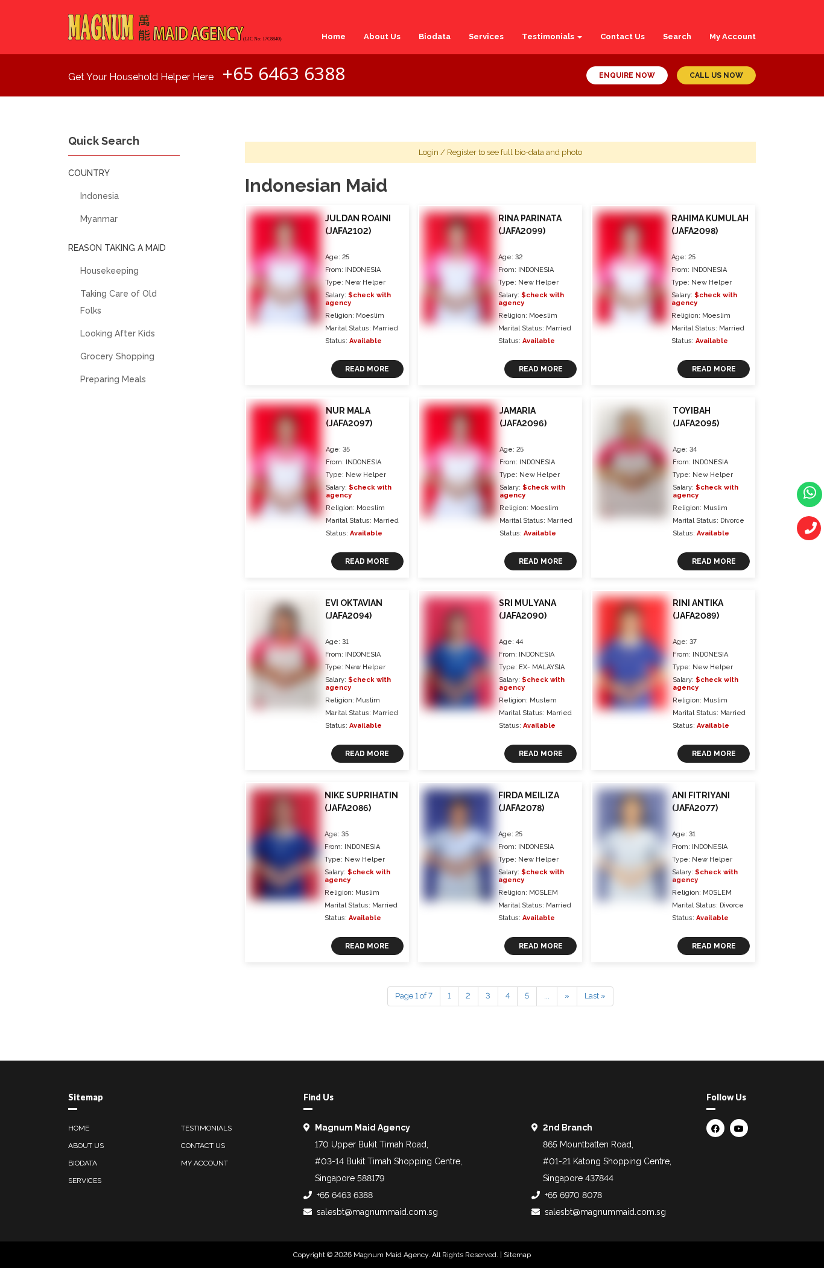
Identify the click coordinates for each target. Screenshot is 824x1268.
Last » (595, 995)
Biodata (435, 36)
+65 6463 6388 (283, 73)
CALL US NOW (716, 75)
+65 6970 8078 (573, 1195)
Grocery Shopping (117, 356)
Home (334, 36)
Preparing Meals (113, 379)
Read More (367, 369)
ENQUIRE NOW (627, 75)
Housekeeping (109, 271)
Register (462, 152)
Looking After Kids (117, 333)
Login (429, 152)
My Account (732, 36)
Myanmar (99, 219)
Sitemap (517, 1255)
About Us (382, 36)
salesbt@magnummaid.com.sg (377, 1212)
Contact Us (622, 36)
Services (486, 36)
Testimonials (549, 36)
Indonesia (99, 196)
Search (677, 36)
